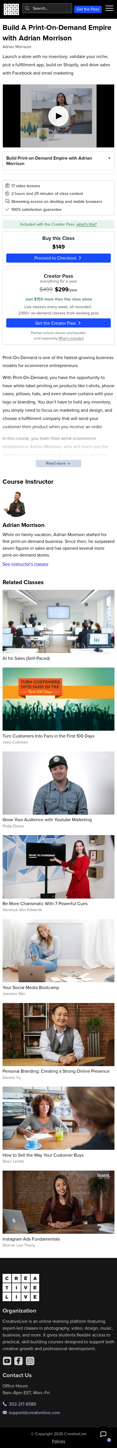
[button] (103, 1434)
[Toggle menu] (109, 8)
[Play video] (58, 116)
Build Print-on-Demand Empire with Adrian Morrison (49, 161)
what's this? (86, 224)
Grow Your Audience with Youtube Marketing (47, 819)
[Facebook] (18, 1360)
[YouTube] (7, 1360)
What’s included (70, 338)
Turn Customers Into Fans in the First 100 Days (48, 736)
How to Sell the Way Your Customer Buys (43, 1155)
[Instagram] (30, 1360)
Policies (58, 1441)
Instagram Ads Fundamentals (31, 1239)
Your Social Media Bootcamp (31, 987)
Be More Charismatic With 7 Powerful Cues (45, 903)
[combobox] (47, 8)
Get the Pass (88, 9)
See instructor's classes (25, 564)
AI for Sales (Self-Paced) (26, 658)
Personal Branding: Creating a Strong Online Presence (56, 1071)
